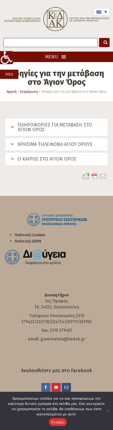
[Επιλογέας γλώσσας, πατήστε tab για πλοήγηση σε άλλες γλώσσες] (102, 11)
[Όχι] (106, 411)
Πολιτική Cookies (29, 235)
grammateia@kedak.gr (62, 339)
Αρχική (12, 91)
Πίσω (9, 74)
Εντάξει (58, 422)
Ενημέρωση (29, 91)
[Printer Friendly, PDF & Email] (94, 176)
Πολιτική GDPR (27, 241)
